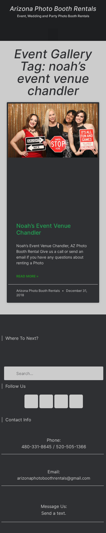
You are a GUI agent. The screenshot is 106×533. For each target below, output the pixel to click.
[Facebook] (31, 401)
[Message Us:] (53, 494)
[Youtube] (61, 401)
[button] (53, 35)
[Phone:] (53, 430)
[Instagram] (76, 401)
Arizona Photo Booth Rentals (53, 9)
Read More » (27, 276)
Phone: (54, 440)
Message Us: (54, 506)
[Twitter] (46, 401)
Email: (54, 471)
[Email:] (53, 462)
